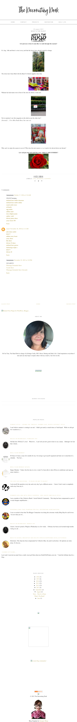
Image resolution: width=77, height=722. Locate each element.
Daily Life (62, 22)
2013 (37, 583)
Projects (35, 22)
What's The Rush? (39, 596)
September (39, 590)
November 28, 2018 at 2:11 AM (19, 229)
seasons (40, 178)
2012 (37, 585)
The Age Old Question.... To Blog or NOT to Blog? (29, 481)
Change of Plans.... (9, 552)
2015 (37, 579)
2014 (37, 581)
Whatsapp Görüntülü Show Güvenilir (16, 270)
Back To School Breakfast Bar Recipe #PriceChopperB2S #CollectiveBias (38, 537)
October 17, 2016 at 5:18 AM (22, 195)
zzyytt (8, 229)
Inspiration (48, 22)
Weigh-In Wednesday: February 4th (23, 438)
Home (13, 22)
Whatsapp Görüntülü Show (14, 265)
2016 (37, 577)
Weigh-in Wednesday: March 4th (22, 523)
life (34, 178)
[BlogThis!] (36, 177)
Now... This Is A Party (39, 594)
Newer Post (71, 304)
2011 (37, 587)
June (38, 598)
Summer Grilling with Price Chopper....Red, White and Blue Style (35, 495)
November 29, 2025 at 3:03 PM (23, 260)
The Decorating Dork (38, 10)
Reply (8, 224)
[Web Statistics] (38, 692)
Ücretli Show (10, 268)
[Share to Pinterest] (42, 177)
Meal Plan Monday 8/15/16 (20, 467)
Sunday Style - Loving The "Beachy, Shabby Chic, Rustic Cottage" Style (37, 424)
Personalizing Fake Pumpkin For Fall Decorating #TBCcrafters (34, 509)
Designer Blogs (44, 721)
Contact (23, 22)
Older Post (6, 304)
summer (47, 178)
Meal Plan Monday (17, 452)
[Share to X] (38, 177)
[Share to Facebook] (40, 177)
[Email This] (35, 177)
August (39, 592)
